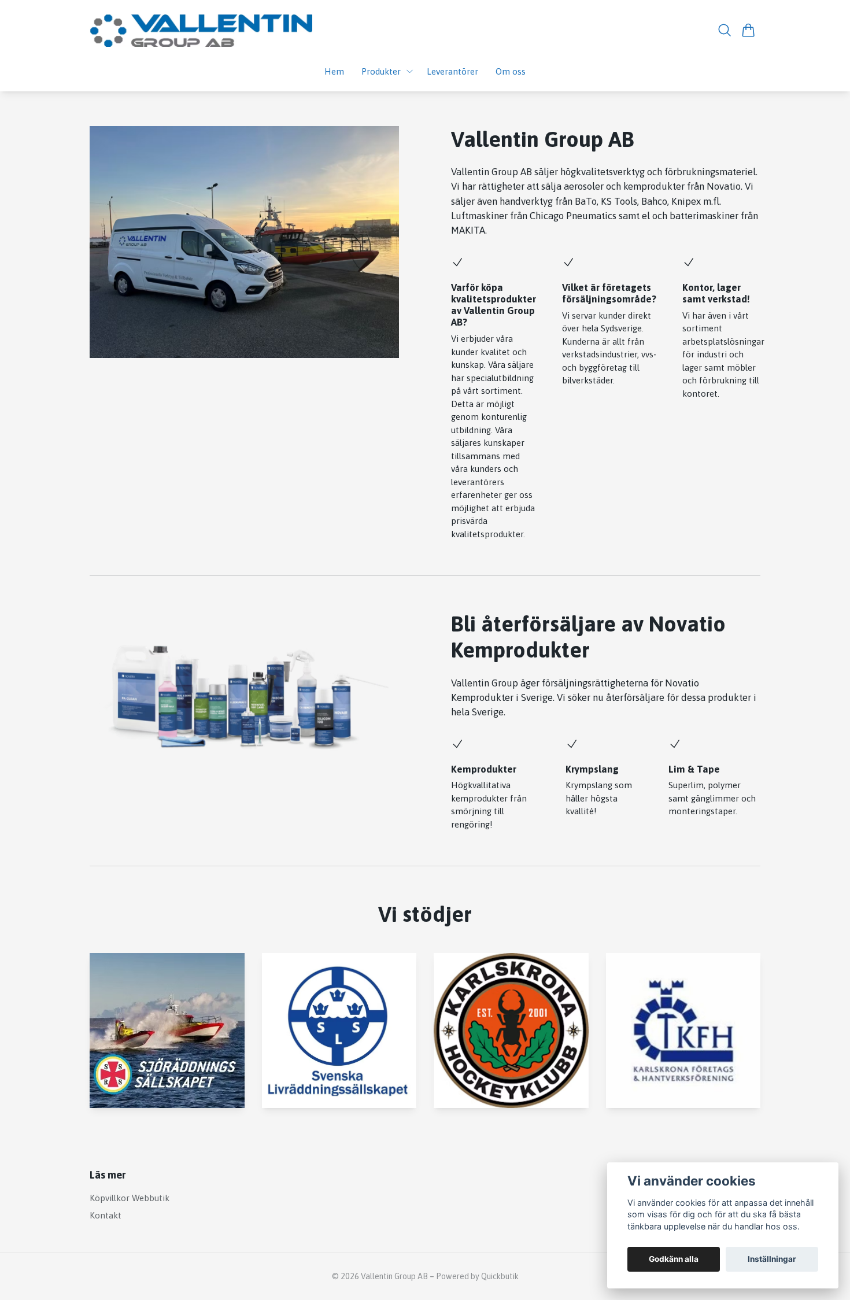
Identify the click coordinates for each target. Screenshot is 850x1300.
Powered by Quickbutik (477, 1276)
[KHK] (511, 1030)
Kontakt (105, 1215)
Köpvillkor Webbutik (129, 1198)
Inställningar (772, 1259)
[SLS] (339, 1030)
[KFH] (683, 1030)
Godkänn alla (674, 1259)
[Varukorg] (748, 30)
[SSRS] (167, 1030)
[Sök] (725, 30)
